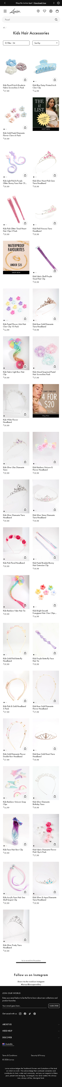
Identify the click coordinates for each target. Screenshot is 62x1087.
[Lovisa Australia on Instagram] (20, 1013)
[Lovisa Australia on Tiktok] (30, 1013)
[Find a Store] (38, 11)
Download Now (31, 3)
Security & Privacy (38, 1055)
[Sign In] (51, 11)
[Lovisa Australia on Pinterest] (34, 1013)
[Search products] (56, 19)
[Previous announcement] (4, 3)
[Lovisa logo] (15, 11)
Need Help (7, 1030)
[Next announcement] (53, 3)
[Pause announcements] (58, 3)
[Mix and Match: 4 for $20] (46, 401)
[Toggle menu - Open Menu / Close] (5, 11)
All (4, 27)
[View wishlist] (45, 11)
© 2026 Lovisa (8, 1059)
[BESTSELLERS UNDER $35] (46, 115)
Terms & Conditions (9, 1055)
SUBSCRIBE (54, 1006)
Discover (7, 1037)
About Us (7, 1024)
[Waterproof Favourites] (16, 258)
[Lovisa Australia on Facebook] (25, 1013)
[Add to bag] (25, 79)
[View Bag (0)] (57, 11)
